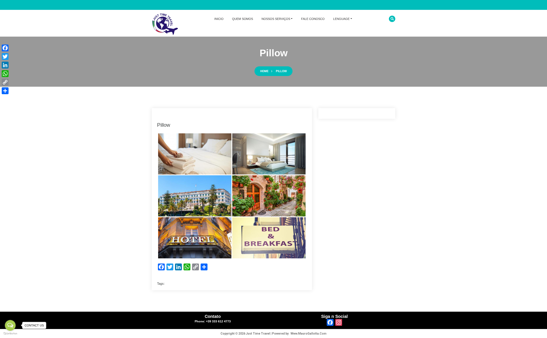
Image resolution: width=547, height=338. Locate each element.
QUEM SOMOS (242, 19)
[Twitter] (5, 56)
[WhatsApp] (5, 73)
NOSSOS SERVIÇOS (276, 19)
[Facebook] (5, 48)
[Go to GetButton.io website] (10, 333)
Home (264, 71)
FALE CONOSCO (313, 19)
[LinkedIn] (5, 65)
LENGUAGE (341, 19)
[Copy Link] (5, 82)
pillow (281, 71)
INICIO (219, 19)
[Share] (5, 90)
